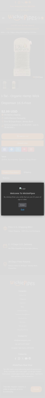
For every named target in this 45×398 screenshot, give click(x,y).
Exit (22, 209)
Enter (22, 205)
